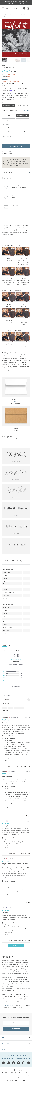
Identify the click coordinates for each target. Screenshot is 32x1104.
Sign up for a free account (9, 1005)
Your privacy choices (28, 1072)
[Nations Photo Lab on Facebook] (3, 1062)
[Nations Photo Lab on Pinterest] (8, 1062)
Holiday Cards (9, 14)
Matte (22, 139)
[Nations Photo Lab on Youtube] (23, 1062)
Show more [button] (5, 710)
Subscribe (16, 1029)
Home (3, 14)
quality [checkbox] (4, 708)
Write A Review (16, 686)
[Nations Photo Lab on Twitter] (13, 1062)
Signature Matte (22, 116)
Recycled (9, 120)
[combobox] (24, 8)
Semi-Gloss (8, 139)
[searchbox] (14, 699)
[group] (4, 60)
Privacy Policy (12, 1071)
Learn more (26, 110)
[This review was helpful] (25, 766)
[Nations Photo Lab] (14, 8)
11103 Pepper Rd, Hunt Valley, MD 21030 (18, 1073)
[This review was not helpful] (28, 766)
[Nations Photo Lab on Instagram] (18, 1062)
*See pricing (5, 79)
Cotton (22, 131)
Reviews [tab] (4, 645)
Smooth (22, 120)
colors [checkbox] (16, 708)
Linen (8, 127)
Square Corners (8, 106)
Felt (22, 127)
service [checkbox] (10, 708)
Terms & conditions (5, 1071)
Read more (10, 735)
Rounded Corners (22, 106)
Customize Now (16, 146)
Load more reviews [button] (16, 945)
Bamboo (8, 131)
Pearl (8, 116)
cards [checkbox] (21, 708)
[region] (12, 671)
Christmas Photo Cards (19, 14)
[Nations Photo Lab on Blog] (28, 1062)
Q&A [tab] (10, 645)
